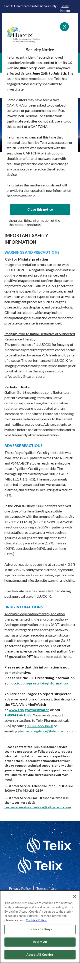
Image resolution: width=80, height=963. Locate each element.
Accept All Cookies (39, 954)
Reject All (40, 942)
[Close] (75, 896)
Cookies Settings (40, 929)
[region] (40, 926)
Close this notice (40, 209)
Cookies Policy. (36, 920)
